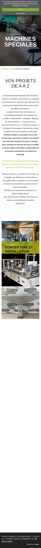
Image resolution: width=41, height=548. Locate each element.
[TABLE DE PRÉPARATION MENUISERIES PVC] (20, 400)
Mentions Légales (33, 544)
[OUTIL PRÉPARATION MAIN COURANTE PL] (20, 302)
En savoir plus (20, 13)
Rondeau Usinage (8, 69)
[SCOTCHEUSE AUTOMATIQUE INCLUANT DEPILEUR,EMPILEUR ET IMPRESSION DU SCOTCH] (20, 270)
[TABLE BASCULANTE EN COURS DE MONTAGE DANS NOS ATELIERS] (20, 368)
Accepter (20, 9)
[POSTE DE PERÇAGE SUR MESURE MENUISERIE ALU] (20, 335)
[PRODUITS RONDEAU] (20, 433)
